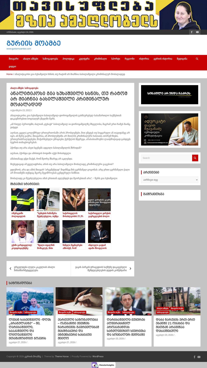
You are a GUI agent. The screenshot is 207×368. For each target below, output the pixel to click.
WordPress (98, 356)
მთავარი (13, 58)
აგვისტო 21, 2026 (17, 342)
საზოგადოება (50, 58)
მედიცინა (182, 58)
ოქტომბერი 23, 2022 (20, 110)
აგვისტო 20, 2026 (115, 338)
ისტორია (144, 58)
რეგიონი (130, 58)
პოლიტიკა (68, 58)
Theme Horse (62, 356)
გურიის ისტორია (163, 58)
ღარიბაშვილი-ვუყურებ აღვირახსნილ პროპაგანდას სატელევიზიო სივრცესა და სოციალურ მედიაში (126, 327)
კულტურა (84, 58)
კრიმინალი (100, 58)
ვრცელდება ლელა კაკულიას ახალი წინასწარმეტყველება (34, 269)
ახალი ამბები (30, 58)
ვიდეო (12, 66)
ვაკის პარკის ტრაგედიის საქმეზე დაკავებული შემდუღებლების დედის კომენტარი (101, 269)
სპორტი (115, 58)
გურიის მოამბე (34, 43)
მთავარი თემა (16, 312)
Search (195, 158)
